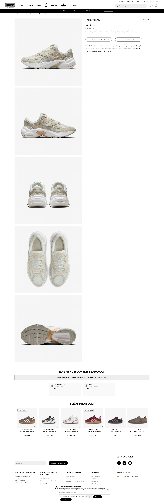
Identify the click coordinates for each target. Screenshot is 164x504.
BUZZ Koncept (95, 476)
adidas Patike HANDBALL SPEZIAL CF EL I (93, 431)
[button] (131, 6)
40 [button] (120, 31)
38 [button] (101, 31)
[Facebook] (119, 463)
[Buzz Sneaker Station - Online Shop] (10, 5)
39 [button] (113, 31)
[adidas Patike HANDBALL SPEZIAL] (137, 418)
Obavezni (64, 496)
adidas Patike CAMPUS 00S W (115, 430)
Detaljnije (137, 48)
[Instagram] (124, 463)
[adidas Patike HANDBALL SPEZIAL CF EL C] (27, 418)
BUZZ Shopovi (95, 484)
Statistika (72, 496)
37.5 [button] (94, 31)
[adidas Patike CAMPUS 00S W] (115, 418)
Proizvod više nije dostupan (98, 39)
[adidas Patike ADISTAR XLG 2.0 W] (49, 418)
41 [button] (133, 31)
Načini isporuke (44, 478)
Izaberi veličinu (90, 28)
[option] (82, 11)
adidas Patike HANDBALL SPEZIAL (137, 430)
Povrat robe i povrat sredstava (49, 481)
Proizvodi (35, 13)
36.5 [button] (88, 31)
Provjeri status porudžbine (22, 476)
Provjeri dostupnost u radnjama (99, 51)
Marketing (81, 496)
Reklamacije (43, 483)
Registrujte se (147, 1)
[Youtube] (130, 463)
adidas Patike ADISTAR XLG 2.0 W (49, 430)
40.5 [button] (126, 31)
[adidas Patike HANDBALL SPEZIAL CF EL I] (93, 418)
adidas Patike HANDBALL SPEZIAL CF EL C (27, 431)
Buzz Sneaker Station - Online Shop (23, 13)
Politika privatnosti (71, 479)
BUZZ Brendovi (96, 479)
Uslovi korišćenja (71, 476)
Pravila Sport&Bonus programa (75, 481)
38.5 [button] (107, 31)
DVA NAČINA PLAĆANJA (71, 11)
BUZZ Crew (94, 481)
